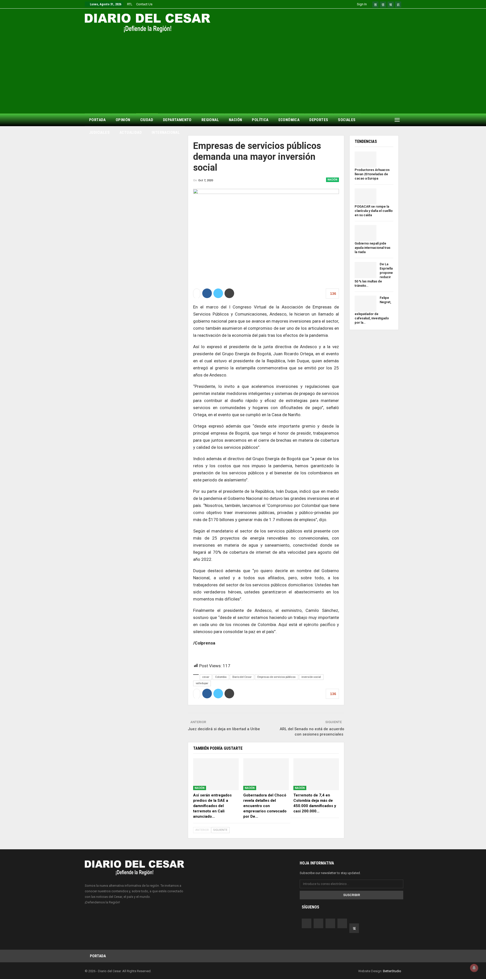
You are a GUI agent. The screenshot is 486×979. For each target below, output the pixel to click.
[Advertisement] (243, 70)
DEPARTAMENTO (177, 120)
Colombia (221, 677)
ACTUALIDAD (130, 132)
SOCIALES (346, 120)
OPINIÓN (123, 120)
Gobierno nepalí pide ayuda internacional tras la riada (372, 247)
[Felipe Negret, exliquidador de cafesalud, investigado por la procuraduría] (365, 304)
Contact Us (144, 4)
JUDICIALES (99, 132)
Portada (98, 956)
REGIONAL (210, 120)
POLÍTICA (260, 120)
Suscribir (351, 895)
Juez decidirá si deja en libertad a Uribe (224, 729)
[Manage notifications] (474, 968)
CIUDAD (146, 120)
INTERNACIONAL (166, 132)
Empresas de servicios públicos (276, 677)
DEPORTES (318, 120)
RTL (129, 4)
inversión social (311, 677)
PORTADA (97, 120)
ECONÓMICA (289, 120)
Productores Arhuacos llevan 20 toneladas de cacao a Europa (372, 174)
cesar (205, 677)
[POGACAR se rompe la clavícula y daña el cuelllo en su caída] (365, 196)
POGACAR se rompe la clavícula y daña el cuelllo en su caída (374, 211)
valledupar (202, 683)
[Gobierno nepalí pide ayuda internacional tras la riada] (365, 233)
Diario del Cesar (242, 677)
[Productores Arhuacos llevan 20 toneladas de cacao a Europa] (365, 159)
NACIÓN (235, 120)
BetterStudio (392, 971)
